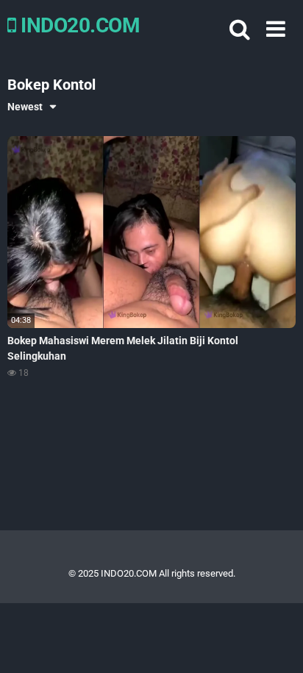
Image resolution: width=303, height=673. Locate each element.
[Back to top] (276, 643)
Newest (25, 107)
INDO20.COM (78, 25)
